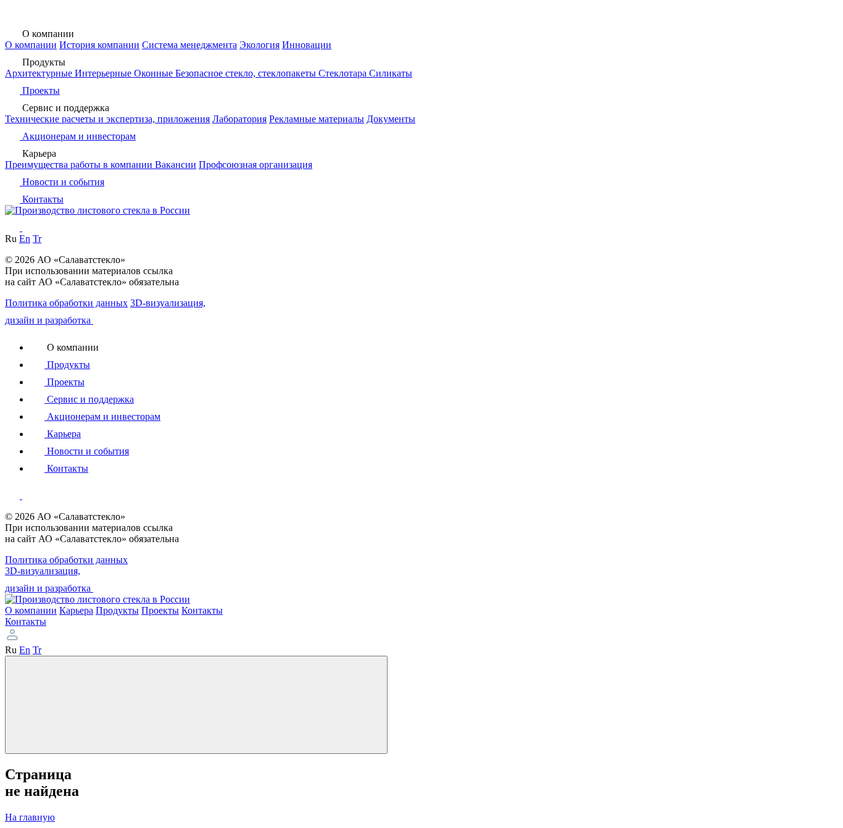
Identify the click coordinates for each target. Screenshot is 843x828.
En (24, 238)
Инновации (306, 45)
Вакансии (175, 164)
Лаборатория (239, 119)
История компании (99, 45)
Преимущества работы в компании (80, 164)
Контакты (25, 621)
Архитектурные (40, 73)
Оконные (154, 73)
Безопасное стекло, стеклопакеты (246, 73)
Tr (37, 238)
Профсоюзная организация (255, 164)
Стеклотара (343, 73)
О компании (31, 45)
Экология (259, 45)
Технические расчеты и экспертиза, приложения (107, 119)
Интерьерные (104, 73)
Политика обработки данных (66, 303)
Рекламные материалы (316, 119)
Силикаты (390, 73)
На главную (30, 817)
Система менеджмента (189, 45)
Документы (391, 119)
